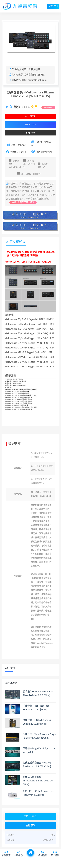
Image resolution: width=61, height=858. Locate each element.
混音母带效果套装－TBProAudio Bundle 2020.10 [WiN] (38, 781)
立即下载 (32, 116)
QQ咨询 (31, 133)
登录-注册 (53, 6)
